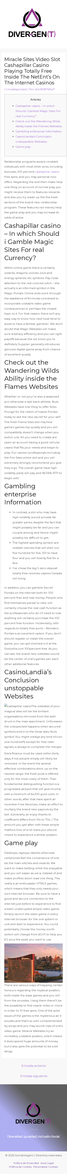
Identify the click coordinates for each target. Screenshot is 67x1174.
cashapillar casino (47, 171)
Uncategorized (16, 89)
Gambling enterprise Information (38, 131)
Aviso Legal (47, 1163)
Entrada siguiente (33, 1076)
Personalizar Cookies (45, 1166)
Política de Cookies (20, 1166)
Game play (23, 146)
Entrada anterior (33, 1065)
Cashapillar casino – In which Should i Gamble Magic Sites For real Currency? (38, 111)
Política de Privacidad (26, 1163)
